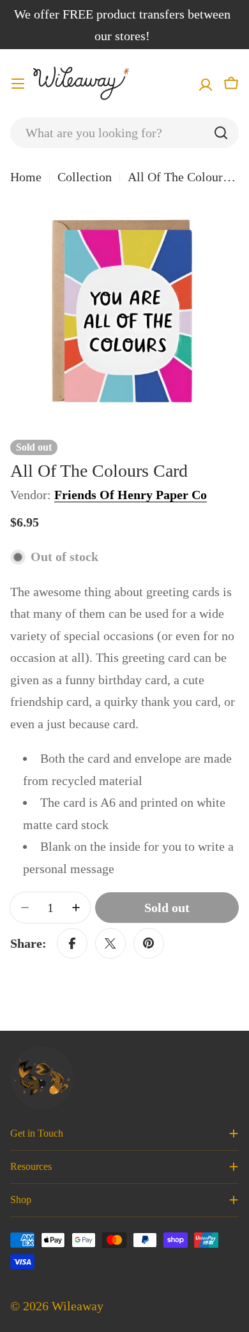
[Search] (221, 132)
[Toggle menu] (18, 83)
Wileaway (77, 1306)
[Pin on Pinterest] (148, 943)
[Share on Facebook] (72, 943)
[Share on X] (110, 943)
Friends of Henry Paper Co (130, 495)
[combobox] (124, 132)
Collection (84, 177)
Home (26, 177)
